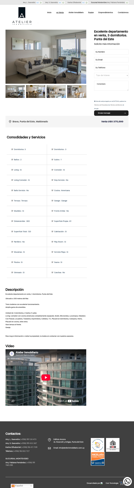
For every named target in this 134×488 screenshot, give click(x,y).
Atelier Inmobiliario (76, 12)
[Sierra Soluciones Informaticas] (102, 483)
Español (19, 486)
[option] (15, 91)
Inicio (49, 12)
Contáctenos (123, 12)
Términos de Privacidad (100, 105)
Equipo (91, 12)
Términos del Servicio (116, 105)
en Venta (60, 12)
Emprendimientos (105, 12)
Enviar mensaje (104, 113)
